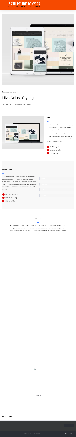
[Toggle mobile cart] (67, 2)
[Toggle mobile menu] (73, 2)
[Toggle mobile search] (70, 2)
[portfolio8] (23, 132)
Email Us (72, 433)
